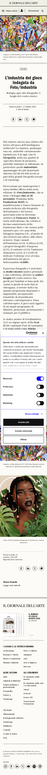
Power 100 (28, 697)
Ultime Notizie (11, 11)
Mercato (27, 667)
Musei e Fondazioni (11, 659)
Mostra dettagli (32, 414)
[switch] (40, 387)
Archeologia (8, 651)
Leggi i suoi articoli (11, 585)
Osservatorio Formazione (29, 703)
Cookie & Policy (10, 734)
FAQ (5, 738)
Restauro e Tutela (10, 655)
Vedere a (7, 695)
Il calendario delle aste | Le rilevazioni (34, 684)
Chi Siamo (7, 710)
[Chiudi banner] (43, 333)
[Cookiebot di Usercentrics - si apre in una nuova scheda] (27, 333)
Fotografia (7, 691)
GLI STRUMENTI (31, 673)
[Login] (22, 10)
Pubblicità (7, 726)
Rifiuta (23, 439)
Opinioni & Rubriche (11, 681)
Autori (26, 690)
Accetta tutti (23, 422)
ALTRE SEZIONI (10, 673)
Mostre (23, 69)
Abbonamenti (33, 11)
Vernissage (8, 699)
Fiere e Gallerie (30, 651)
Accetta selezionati (23, 431)
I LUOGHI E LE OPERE (13, 647)
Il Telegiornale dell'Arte (13, 718)
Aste (25, 659)
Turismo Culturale (11, 663)
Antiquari (28, 655)
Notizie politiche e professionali (11, 686)
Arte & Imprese (30, 663)
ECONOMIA (29, 647)
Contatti (6, 730)
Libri (5, 677)
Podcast (27, 694)
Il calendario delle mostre (31, 678)
